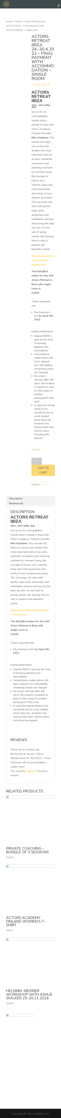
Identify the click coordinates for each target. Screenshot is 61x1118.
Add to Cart (43, 470)
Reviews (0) (16, 503)
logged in (31, 771)
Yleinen (18, 21)
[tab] (30, 498)
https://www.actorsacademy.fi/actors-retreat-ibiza (43, 260)
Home (9, 21)
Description (16, 498)
